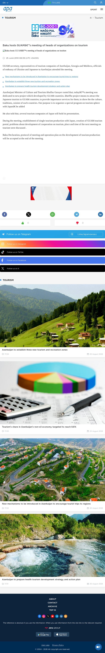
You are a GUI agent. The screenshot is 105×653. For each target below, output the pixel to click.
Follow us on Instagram (16, 244)
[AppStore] (61, 634)
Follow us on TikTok (15, 252)
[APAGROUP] (52, 628)
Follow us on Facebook (16, 260)
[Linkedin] (61, 616)
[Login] (101, 2)
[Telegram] (57, 616)
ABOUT (52, 599)
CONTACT (52, 602)
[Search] (95, 3)
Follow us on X (13, 269)
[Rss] (65, 616)
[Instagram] (43, 616)
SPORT (93, 9)
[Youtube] (52, 616)
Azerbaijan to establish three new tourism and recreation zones (32, 81)
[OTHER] (101, 10)
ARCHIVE (52, 606)
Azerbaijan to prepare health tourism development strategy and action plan (37, 86)
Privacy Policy (58, 645)
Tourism (99, 18)
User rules (45, 645)
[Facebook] (39, 616)
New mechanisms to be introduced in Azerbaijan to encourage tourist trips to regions (41, 76)
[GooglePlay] (43, 634)
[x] (48, 616)
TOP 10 (52, 610)
